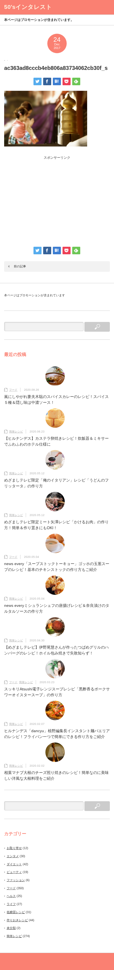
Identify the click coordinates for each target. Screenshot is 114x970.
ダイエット (14, 864)
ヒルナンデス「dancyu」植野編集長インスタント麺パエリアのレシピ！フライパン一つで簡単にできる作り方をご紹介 (57, 734)
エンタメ (13, 856)
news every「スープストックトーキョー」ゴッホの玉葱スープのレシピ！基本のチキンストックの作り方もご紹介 (56, 566)
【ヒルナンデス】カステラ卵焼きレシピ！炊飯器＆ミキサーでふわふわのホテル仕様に (56, 441)
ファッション (16, 880)
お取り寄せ (14, 848)
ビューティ (14, 872)
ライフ (11, 904)
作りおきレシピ (17, 920)
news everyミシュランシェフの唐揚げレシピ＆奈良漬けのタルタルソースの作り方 (56, 608)
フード (13, 389)
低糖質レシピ (16, 912)
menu (103, 7)
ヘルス (11, 896)
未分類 (11, 928)
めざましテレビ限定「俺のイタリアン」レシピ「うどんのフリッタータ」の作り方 (56, 483)
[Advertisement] (57, 199)
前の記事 (20, 266)
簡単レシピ (16, 431)
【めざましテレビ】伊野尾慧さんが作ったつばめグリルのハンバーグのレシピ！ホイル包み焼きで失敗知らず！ (56, 650)
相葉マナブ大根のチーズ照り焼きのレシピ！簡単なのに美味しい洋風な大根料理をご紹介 (56, 775)
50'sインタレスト (28, 7)
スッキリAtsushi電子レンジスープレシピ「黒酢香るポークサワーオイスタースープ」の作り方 (57, 692)
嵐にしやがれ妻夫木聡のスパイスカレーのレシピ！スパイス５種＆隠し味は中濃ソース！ (56, 399)
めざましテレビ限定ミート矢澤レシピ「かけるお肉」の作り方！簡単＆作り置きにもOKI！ (56, 525)
